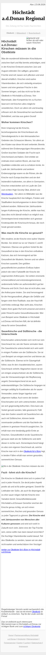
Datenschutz (37, 643)
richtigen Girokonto (31, 626)
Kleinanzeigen (32, 639)
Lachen (27, 643)
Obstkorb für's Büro (32, 451)
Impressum (23, 646)
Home (10, 635)
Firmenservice (9, 643)
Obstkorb (36, 612)
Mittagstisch (21, 33)
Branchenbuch (34, 33)
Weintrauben (7, 194)
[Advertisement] (23, 581)
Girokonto (21, 639)
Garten (20, 643)
